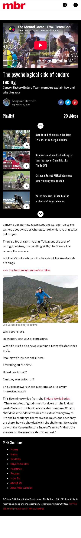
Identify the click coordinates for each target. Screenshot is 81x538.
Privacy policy (21, 508)
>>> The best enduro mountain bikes (26, 270)
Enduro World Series (57, 398)
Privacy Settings (36, 508)
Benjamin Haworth (24, 101)
